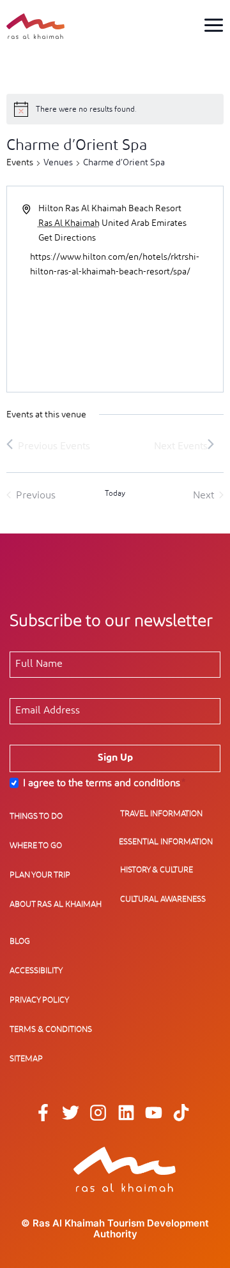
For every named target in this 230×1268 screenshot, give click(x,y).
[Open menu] (213, 25)
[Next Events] (184, 445)
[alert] (115, 109)
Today (115, 493)
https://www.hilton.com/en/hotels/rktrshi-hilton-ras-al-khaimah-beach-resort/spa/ (114, 264)
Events (19, 162)
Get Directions (67, 238)
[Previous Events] (48, 445)
